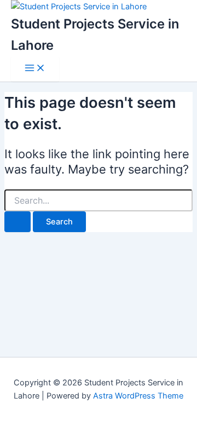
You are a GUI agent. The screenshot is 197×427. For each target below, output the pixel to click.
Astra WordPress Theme (138, 396)
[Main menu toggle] (35, 69)
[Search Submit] (17, 222)
